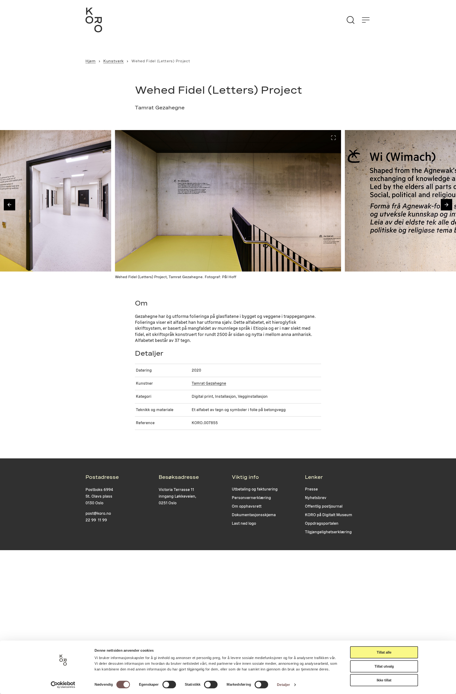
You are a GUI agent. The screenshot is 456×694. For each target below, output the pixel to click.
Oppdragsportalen (321, 523)
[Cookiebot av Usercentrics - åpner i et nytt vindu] (63, 684)
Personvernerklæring (251, 497)
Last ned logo (244, 523)
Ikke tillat (384, 680)
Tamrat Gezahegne (209, 383)
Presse (311, 489)
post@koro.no (98, 513)
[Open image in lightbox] (103, 137)
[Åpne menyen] (365, 20)
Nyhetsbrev (315, 497)
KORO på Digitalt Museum (328, 515)
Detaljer (283, 685)
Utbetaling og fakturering (255, 489)
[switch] (169, 684)
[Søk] (350, 20)
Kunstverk (113, 61)
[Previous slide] (9, 204)
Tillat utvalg (384, 666)
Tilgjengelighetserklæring (328, 532)
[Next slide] (446, 204)
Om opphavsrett (246, 506)
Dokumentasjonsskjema (254, 515)
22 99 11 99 (96, 520)
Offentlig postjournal (323, 506)
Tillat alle (384, 652)
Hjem (91, 61)
